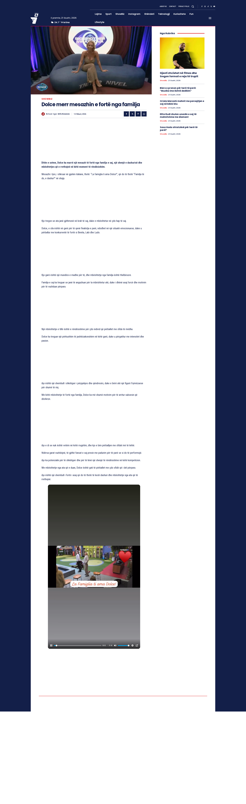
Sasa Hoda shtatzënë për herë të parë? (178, 129)
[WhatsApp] (144, 113)
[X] (211, 6)
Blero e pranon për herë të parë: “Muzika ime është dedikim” (178, 89)
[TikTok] (208, 6)
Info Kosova (63, 114)
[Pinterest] (138, 113)
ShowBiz (47, 99)
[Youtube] (214, 6)
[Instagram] (205, 6)
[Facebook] (201, 6)
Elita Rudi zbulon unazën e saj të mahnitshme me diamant (178, 116)
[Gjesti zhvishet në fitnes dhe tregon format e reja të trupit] (182, 53)
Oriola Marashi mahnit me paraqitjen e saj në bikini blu (182, 102)
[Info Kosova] (44, 114)
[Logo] (39, 18)
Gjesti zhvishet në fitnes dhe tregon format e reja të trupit (179, 74)
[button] (193, 6)
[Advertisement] (94, 140)
